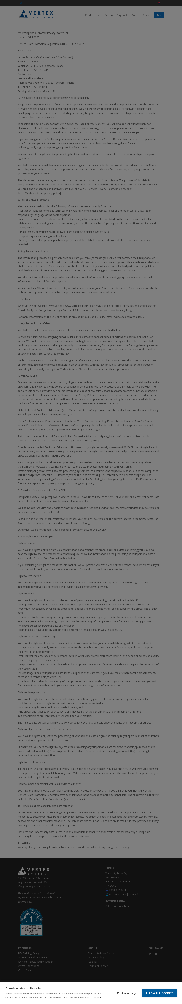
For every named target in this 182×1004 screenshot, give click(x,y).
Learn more (96, 997)
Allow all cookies (159, 993)
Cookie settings (127, 993)
